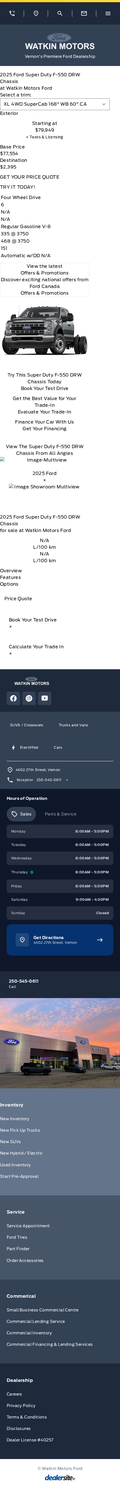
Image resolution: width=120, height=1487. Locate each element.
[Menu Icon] (108, 13)
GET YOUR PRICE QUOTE (29, 177)
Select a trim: (16, 95)
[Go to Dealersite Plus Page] (60, 1477)
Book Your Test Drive (45, 388)
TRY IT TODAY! (17, 187)
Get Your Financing (44, 428)
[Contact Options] (84, 13)
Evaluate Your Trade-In (44, 412)
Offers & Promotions (45, 293)
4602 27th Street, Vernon (38, 770)
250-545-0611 (49, 780)
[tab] (44, 113)
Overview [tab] (11, 570)
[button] (12, 13)
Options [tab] (9, 584)
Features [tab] (10, 577)
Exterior (9, 113)
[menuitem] (60, 1141)
